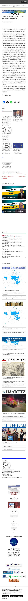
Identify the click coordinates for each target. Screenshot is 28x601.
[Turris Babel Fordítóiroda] (8, 574)
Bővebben (4, 598)
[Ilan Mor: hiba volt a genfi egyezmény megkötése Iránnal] (7, 159)
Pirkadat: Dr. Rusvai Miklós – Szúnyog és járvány (13, 211)
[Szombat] (4, 578)
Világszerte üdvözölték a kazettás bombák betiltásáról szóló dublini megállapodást (6, 136)
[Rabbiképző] (7, 578)
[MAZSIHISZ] (14, 570)
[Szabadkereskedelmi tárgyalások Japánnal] (7, 145)
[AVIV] (7, 566)
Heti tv (4, 232)
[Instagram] (18, 14)
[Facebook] (9, 14)
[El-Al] (16, 566)
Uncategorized (16, 172)
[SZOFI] (16, 574)
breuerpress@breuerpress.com (12, 471)
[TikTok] (14, 14)
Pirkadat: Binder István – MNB (9, 197)
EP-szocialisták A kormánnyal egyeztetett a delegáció (7, 176)
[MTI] (22, 574)
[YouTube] (12, 14)
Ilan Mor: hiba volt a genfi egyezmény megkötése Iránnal (6, 165)
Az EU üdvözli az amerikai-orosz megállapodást (17, 151)
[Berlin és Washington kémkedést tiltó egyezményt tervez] (18, 113)
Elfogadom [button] (13, 596)
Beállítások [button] (5, 596)
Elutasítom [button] (20, 596)
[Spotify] (16, 14)
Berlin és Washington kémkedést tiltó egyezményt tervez (18, 118)
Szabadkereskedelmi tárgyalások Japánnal (6, 151)
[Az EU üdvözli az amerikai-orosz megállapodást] (18, 145)
